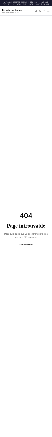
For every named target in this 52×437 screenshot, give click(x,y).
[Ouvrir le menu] (48, 10)
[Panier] (44, 11)
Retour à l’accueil (26, 245)
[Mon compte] (40, 11)
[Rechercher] (36, 11)
